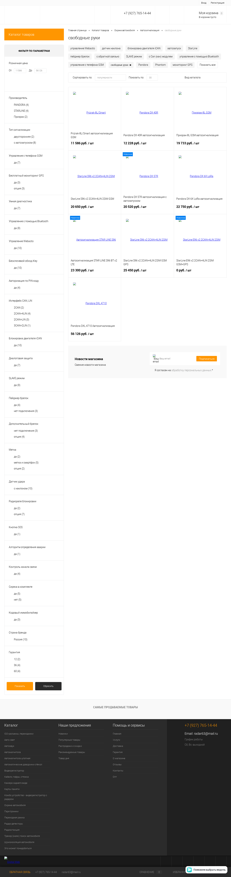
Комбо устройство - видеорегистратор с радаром (25, 797)
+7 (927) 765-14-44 (46, 872)
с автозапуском (25, 142)
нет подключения (26, 411)
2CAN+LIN (21, 319)
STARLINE (21, 110)
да (17, 162)
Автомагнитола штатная (17, 758)
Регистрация (217, 2)
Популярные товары (69, 739)
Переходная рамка (14, 817)
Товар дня (63, 758)
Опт (102, 2)
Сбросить (48, 686)
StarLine (192, 48)
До (30, 70)
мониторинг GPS (182, 64)
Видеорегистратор (14, 770)
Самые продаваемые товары (115, 707)
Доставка (35, 2)
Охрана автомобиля (15, 805)
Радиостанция (11, 829)
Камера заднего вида (15, 783)
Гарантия (49, 2)
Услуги (22, 2)
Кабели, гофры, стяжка (16, 776)
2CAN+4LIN (22, 313)
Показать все (207, 64)
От (10, 70)
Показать (20, 686)
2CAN (19, 307)
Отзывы (78, 2)
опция (19, 188)
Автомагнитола (12, 752)
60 (17, 671)
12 (17, 659)
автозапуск (174, 48)
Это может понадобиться (18, 848)
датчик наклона (111, 48)
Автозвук (9, 746)
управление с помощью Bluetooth (199, 56)
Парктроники (11, 811)
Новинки (63, 733)
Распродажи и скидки (70, 746)
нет (17, 599)
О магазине (64, 2)
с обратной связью (108, 56)
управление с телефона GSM (87, 64)
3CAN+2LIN (22, 325)
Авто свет (9, 739)
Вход (203, 2)
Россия (20, 639)
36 (17, 665)
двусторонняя (24, 136)
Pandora (143, 64)
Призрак (21, 116)
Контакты (91, 2)
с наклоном (23, 488)
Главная (11, 2)
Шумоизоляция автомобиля (19, 842)
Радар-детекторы (13, 823)
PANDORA (21, 104)
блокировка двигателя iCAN (144, 48)
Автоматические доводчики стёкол (23, 764)
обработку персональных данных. (191, 370)
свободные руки (121, 65)
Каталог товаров (21, 34)
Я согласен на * (184, 370)
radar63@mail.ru (206, 733)
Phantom (160, 64)
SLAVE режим (134, 56)
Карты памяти (11, 789)
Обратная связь (19, 872)
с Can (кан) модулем (161, 56)
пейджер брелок (80, 56)
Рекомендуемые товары (71, 752)
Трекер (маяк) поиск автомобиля (22, 836)
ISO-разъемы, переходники (18, 733)
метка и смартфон (26, 462)
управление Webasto (82, 48)
